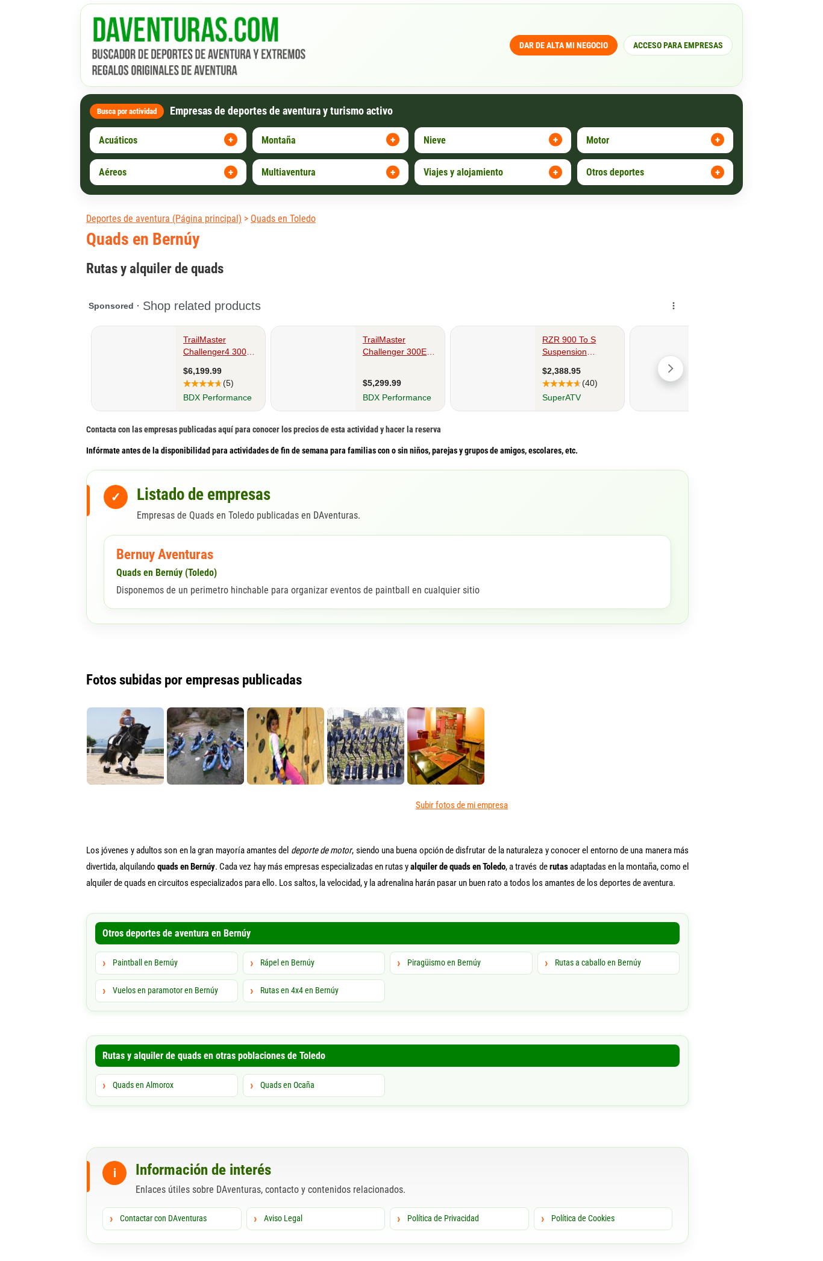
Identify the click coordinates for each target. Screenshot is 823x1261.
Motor (597, 140)
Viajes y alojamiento (463, 172)
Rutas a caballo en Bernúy (598, 962)
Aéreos (113, 172)
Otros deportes (615, 172)
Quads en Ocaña (287, 1085)
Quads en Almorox (143, 1085)
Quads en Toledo (283, 218)
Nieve (435, 140)
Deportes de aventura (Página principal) (164, 218)
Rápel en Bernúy (287, 962)
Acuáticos (118, 140)
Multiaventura (288, 172)
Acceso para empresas (678, 45)
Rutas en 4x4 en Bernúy (299, 990)
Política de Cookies (583, 1218)
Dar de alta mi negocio (563, 45)
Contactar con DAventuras (163, 1218)
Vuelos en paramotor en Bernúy (165, 990)
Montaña (278, 140)
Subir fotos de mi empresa (462, 805)
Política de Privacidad (443, 1218)
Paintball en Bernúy (145, 962)
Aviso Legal (283, 1218)
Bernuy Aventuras (164, 554)
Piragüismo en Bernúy (444, 962)
